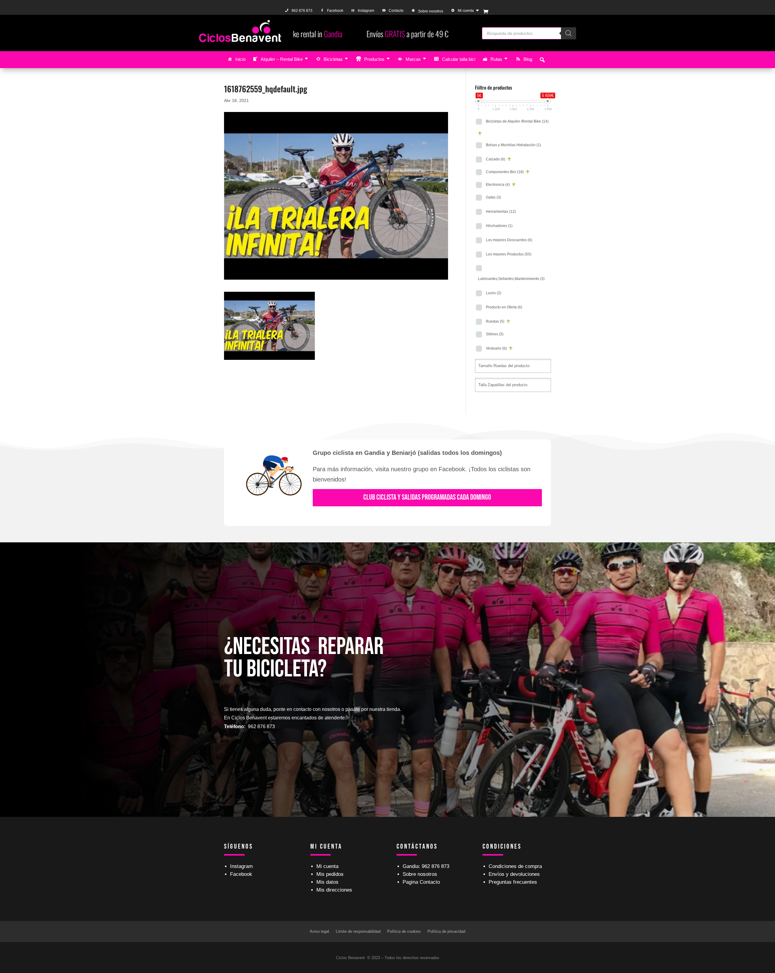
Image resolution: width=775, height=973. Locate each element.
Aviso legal (319, 931)
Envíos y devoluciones (514, 874)
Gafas (493, 197)
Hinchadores (499, 226)
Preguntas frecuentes (513, 882)
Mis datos (327, 882)
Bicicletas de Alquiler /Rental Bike (517, 121)
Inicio (240, 59)
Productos (374, 59)
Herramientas (501, 211)
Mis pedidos (330, 874)
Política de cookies (404, 931)
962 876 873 (302, 10)
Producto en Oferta (504, 307)
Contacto (396, 10)
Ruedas (495, 321)
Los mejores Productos (508, 254)
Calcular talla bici (458, 59)
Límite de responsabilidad (358, 931)
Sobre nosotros (430, 11)
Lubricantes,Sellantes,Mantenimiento (511, 279)
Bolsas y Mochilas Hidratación (513, 145)
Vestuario (496, 348)
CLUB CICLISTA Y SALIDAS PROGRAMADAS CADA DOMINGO (427, 497)
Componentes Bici (505, 172)
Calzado (495, 159)
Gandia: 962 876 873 (426, 866)
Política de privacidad (446, 931)
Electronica (498, 184)
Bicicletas (333, 59)
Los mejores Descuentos (509, 240)
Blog (527, 59)
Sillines (494, 334)
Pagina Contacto (421, 882)
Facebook (335, 10)
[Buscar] (568, 33)
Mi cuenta (466, 10)
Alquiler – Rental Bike (282, 59)
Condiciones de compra (515, 866)
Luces (493, 293)
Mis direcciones (334, 890)
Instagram (366, 10)
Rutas (496, 59)
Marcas (413, 59)
